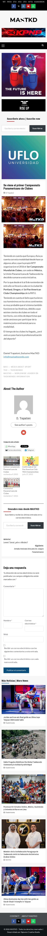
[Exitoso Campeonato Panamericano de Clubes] (12, 461)
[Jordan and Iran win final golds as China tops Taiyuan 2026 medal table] (23, 699)
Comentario (9, 586)
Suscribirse (36, 525)
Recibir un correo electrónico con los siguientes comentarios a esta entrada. (21, 650)
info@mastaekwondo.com (16, 356)
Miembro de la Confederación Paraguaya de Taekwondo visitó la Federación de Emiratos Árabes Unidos (21, 854)
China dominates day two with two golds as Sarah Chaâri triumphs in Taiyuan (21, 900)
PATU (9, 2)
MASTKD (8, 860)
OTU (25, 2)
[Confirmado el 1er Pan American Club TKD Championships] (30, 461)
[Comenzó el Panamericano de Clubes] (12, 482)
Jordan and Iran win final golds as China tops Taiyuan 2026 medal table (22, 718)
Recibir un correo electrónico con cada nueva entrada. (21, 660)
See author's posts (23, 424)
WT (4, 2)
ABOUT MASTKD (29, 916)
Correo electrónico (30, 622)
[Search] (42, 45)
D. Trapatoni (10, 193)
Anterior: (16, 541)
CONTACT (14, 916)
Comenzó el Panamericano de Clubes (10, 490)
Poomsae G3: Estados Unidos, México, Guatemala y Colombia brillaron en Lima (23, 808)
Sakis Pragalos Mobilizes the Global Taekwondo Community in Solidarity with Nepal (23, 763)
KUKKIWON (39, 2)
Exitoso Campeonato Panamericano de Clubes (12, 469)
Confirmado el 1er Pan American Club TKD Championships (30, 469)
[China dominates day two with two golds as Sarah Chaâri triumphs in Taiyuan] (23, 881)
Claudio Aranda (10, 723)
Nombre (8, 620)
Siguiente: (29, 548)
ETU (14, 2)
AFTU (30, 2)
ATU (19, 2)
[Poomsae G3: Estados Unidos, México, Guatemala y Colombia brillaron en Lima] (23, 789)
